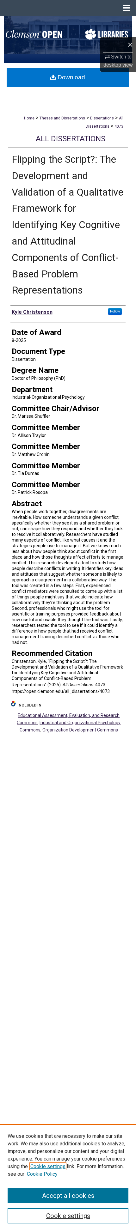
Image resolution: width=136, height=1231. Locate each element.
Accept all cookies (68, 1195)
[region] (68, 1177)
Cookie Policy (42, 1174)
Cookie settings (47, 1166)
